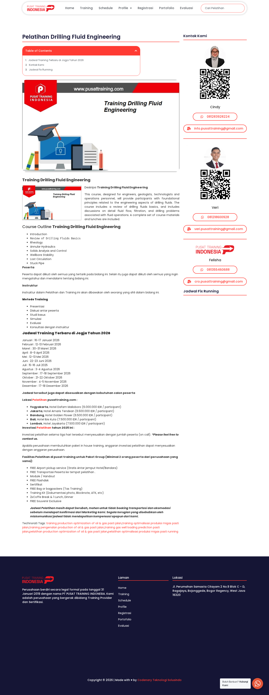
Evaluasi (186, 8)
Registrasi (145, 8)
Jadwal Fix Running (41, 69)
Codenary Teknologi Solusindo (159, 680)
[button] (136, 50)
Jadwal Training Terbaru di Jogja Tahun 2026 (56, 60)
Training (86, 8)
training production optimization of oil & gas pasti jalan (84, 523)
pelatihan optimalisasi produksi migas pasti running (143, 531)
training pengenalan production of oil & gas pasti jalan (66, 527)
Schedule (106, 8)
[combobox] (223, 8)
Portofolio (166, 8)
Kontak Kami (36, 65)
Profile (123, 8)
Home (69, 8)
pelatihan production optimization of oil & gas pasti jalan (68, 531)
